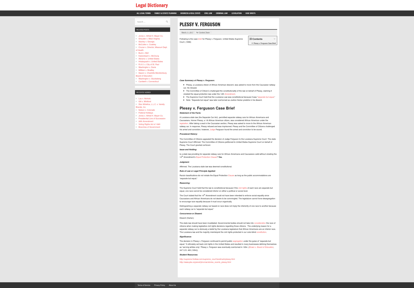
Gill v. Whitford (145, 101)
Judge (212, 129)
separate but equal (266, 97)
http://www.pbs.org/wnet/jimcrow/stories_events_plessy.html (205, 262)
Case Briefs (250, 13)
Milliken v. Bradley (146, 70)
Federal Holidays (146, 112)
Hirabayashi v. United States (151, 61)
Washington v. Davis (147, 67)
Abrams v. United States (149, 58)
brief (200, 38)
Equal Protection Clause (206, 157)
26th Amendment (146, 121)
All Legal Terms (144, 13)
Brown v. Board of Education (261, 247)
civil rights (242, 187)
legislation (184, 123)
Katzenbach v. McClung (149, 55)
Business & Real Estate (190, 13)
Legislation (237, 13)
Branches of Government (149, 127)
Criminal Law (222, 13)
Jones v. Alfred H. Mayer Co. (151, 35)
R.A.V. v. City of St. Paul (149, 64)
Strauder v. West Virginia (149, 38)
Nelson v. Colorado (147, 110)
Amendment (230, 94)
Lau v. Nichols (145, 98)
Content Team (204, 32)
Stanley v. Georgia (146, 41)
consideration (260, 223)
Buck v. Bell (144, 53)
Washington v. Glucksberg (150, 78)
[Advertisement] (228, 62)
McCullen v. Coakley (147, 44)
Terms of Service (144, 285)
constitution (261, 232)
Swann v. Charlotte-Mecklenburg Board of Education (151, 74)
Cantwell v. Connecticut (149, 81)
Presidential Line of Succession (152, 118)
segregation (238, 241)
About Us (172, 285)
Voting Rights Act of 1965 (149, 124)
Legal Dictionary (152, 5)
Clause (231, 175)
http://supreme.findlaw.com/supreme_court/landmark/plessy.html (207, 259)
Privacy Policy (159, 285)
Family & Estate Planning (165, 13)
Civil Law (208, 13)
